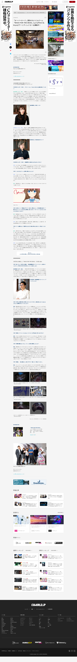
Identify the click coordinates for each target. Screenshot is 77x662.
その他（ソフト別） (13, 633)
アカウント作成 (40, 1)
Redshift (11, 629)
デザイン (30, 623)
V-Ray (11, 630)
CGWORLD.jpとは (4, 650)
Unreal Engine (4, 623)
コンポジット (22, 623)
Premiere (3, 622)
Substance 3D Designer (5, 630)
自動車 (40, 626)
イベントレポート (69, 619)
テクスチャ (30, 619)
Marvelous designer (13, 627)
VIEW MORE (60, 512)
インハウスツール (4, 633)
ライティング (22, 622)
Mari (2, 627)
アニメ (49, 618)
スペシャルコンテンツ (21, 12)
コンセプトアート (22, 618)
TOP (15, 12)
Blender (3, 619)
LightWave (11, 626)
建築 (39, 623)
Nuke (2, 629)
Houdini (11, 619)
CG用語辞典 (50, 609)
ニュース (26, 609)
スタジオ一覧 (65, 1)
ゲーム (40, 618)
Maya (2, 618)
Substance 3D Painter (13, 622)
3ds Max (11, 618)
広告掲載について (14, 650)
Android (31, 434)
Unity (11, 623)
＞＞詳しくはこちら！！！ (18, 76)
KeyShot (3, 626)
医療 (48, 626)
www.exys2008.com (52, 93)
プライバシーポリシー (35, 650)
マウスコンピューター (61, 618)
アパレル (49, 623)
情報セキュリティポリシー (27, 650)
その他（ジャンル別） (42, 627)
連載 (32, 609)
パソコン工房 (68, 618)
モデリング (30, 618)
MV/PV (40, 622)
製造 (48, 622)
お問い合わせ (20, 650)
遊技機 (49, 619)
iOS (34, 434)
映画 (39, 619)
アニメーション (22, 619)
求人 (72, 1)
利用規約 (9, 650)
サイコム (59, 619)
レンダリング (31, 622)
